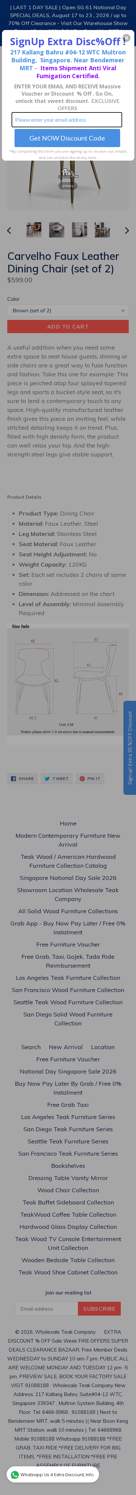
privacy (68, 185)
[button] (126, 38)
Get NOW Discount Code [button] (67, 138)
